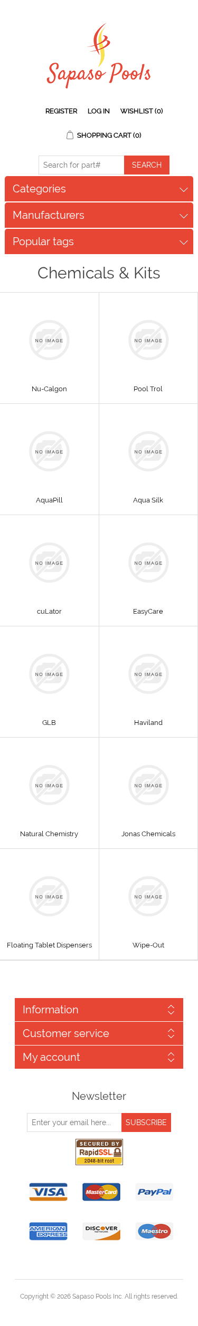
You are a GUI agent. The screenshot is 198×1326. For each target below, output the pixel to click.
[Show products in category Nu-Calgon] (49, 340)
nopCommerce (117, 1309)
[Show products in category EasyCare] (148, 562)
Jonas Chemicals (148, 834)
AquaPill (49, 500)
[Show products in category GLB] (49, 673)
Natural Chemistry (49, 834)
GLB (49, 723)
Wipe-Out (148, 945)
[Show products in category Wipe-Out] (148, 896)
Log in (99, 111)
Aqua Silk (148, 500)
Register (61, 111)
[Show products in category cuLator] (49, 562)
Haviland (148, 723)
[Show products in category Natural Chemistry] (49, 785)
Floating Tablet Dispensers (49, 945)
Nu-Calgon (49, 389)
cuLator (49, 611)
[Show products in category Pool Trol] (148, 340)
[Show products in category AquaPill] (49, 451)
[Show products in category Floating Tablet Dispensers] (49, 896)
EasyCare (148, 611)
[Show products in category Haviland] (148, 673)
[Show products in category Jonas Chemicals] (148, 785)
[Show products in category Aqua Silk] (148, 451)
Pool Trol (148, 389)
